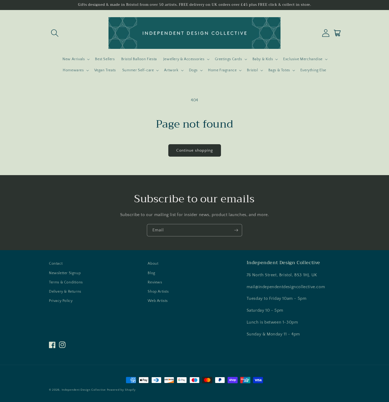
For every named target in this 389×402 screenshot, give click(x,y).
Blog (151, 273)
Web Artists (158, 301)
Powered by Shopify (121, 389)
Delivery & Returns (65, 291)
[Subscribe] (236, 230)
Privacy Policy (61, 301)
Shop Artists (158, 291)
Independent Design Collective (84, 389)
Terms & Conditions (66, 282)
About (153, 263)
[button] (55, 33)
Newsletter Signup (65, 273)
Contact (55, 263)
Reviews (155, 282)
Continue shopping (194, 150)
